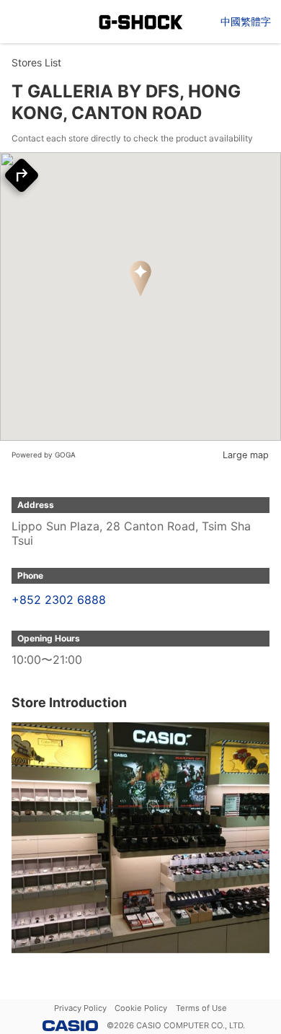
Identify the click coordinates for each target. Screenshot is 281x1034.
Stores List (36, 62)
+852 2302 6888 (59, 599)
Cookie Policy (141, 1008)
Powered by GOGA (44, 454)
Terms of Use (201, 1008)
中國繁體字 (245, 21)
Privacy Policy (80, 1008)
